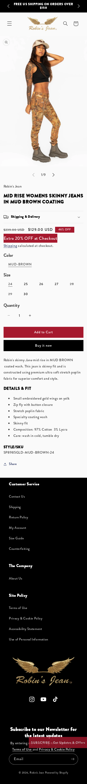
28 (74, 284)
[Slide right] (53, 175)
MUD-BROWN (20, 264)
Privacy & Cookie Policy (26, 618)
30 (26, 294)
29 (12, 295)
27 (56, 284)
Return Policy (18, 517)
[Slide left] (33, 175)
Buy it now (43, 345)
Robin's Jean (37, 772)
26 (41, 284)
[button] (9, 24)
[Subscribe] (73, 759)
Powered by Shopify (56, 772)
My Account (17, 527)
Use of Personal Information (28, 639)
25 (26, 284)
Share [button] (13, 464)
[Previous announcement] (8, 6)
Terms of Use (18, 608)
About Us (15, 578)
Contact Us (17, 496)
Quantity (12, 305)
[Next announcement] (78, 6)
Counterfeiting (19, 548)
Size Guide (16, 538)
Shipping (10, 245)
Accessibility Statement (25, 629)
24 (10, 284)
